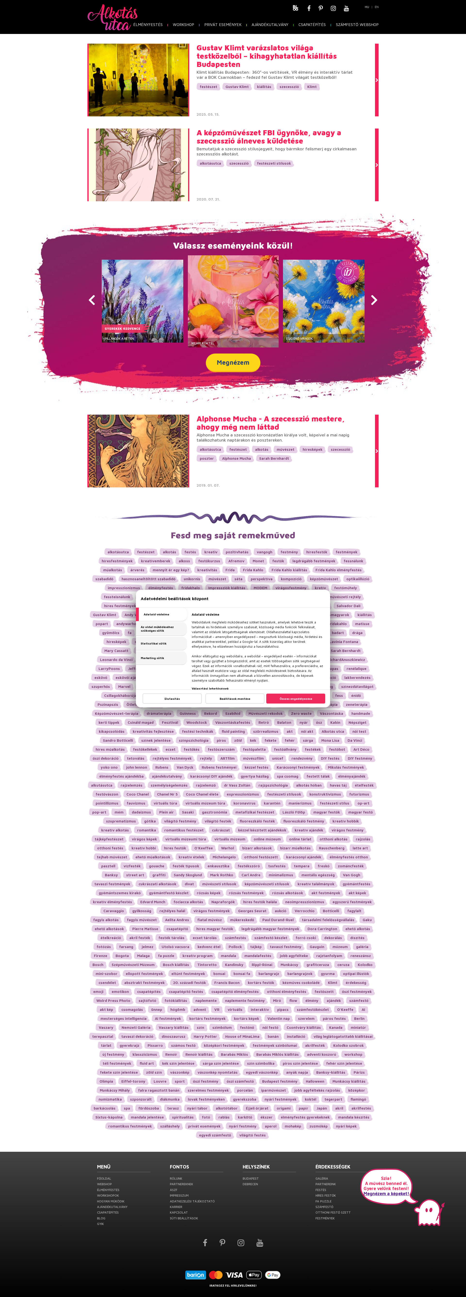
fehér (290, 740)
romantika (146, 830)
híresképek (313, 449)
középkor (356, 1090)
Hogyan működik (111, 1201)
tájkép (256, 947)
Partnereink (326, 1184)
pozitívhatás (237, 552)
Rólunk (176, 1178)
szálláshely (170, 1126)
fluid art (147, 1063)
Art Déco (361, 749)
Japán (321, 1108)
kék (253, 740)
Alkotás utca (333, 731)
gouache (156, 866)
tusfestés (277, 866)
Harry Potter (205, 1036)
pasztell (108, 866)
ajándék (334, 1001)
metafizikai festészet (254, 812)
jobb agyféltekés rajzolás (317, 1090)
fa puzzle (166, 956)
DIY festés (330, 758)
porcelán (245, 1090)
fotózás (104, 947)
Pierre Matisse (145, 929)
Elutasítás (172, 698)
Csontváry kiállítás (304, 1027)
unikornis (192, 579)
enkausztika (218, 866)
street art (135, 875)
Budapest (251, 1178)
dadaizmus (141, 812)
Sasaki (188, 812)
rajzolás (363, 839)
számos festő (183, 1045)
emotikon (120, 992)
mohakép (293, 1126)
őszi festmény (205, 1081)
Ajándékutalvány (270, 24)
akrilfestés (361, 1108)
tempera (301, 866)
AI (363, 1009)
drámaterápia (159, 713)
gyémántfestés (356, 884)
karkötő (245, 1117)
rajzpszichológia (273, 785)
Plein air (166, 812)
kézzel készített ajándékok (262, 830)
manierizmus (300, 803)
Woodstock (196, 722)
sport (180, 1081)
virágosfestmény (291, 588)
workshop (353, 1054)
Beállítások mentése (235, 698)
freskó (324, 866)
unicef (277, 758)
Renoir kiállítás (199, 1054)
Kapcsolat (179, 1212)
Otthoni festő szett (333, 1212)
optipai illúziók (356, 974)
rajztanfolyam (329, 956)
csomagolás (132, 1009)
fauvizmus (136, 803)
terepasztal (102, 1036)
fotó (206, 1117)
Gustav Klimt (237, 87)
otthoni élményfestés (286, 992)
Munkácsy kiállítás (349, 1081)
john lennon (136, 767)
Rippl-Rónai (262, 965)
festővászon (107, 794)
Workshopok (108, 1195)
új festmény (113, 1054)
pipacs (283, 1009)
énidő (356, 695)
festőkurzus (209, 561)
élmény (311, 1001)
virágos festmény (348, 830)
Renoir (171, 1054)
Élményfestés (148, 24)
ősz (319, 722)
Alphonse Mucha (236, 458)
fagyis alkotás (106, 920)
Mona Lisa (330, 740)
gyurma (328, 974)
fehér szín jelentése (344, 1063)
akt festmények (325, 893)
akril (339, 1108)
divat (189, 884)
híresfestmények (117, 561)
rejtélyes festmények (172, 758)
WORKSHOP (183, 24)
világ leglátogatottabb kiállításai (343, 1036)
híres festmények (120, 606)
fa (130, 633)
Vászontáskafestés (232, 722)
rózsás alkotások (287, 893)
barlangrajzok (300, 974)
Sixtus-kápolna (109, 1117)
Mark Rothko (221, 875)
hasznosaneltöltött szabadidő (148, 579)
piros (221, 740)
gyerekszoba (244, 1099)
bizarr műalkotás (295, 848)
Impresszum (179, 1195)
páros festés (334, 1018)
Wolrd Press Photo (113, 1001)
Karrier (176, 1207)
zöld (238, 740)
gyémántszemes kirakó (120, 893)
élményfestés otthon (349, 857)
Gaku (367, 920)
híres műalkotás (110, 749)
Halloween (315, 1081)
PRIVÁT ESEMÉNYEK (222, 24)
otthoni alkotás (334, 839)
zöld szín (154, 1072)
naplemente (206, 1001)
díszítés (357, 938)
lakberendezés (357, 678)
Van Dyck (185, 767)
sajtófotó (147, 1001)
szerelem (306, 1018)
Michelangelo (224, 857)
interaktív (260, 1009)
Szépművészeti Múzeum (133, 965)
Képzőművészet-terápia (116, 713)
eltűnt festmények (188, 974)
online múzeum (267, 839)
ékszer (266, 1117)
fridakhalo (190, 588)
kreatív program (198, 956)
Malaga (143, 956)
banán (273, 1036)
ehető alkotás (357, 929)
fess (339, 695)
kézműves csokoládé (301, 983)
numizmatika (110, 1099)
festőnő (247, 1027)
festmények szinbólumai (275, 1045)
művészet (285, 449)
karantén (272, 803)
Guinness (188, 713)
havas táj (338, 785)
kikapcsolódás (112, 731)
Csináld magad (141, 722)
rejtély (206, 758)
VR (216, 1009)
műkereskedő (242, 920)
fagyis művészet (142, 920)
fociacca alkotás (188, 902)
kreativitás (207, 570)
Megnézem (233, 362)
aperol (270, 1126)
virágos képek (144, 839)
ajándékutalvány (167, 776)
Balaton (284, 722)
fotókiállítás (176, 1001)
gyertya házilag (255, 776)
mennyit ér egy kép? (171, 570)
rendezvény (302, 758)
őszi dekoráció (106, 758)
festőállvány (285, 749)
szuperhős (101, 687)
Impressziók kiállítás (226, 588)
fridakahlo (337, 624)
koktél (310, 1099)
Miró (277, 1001)
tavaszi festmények (112, 884)
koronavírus (244, 803)
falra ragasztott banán (158, 1090)
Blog (101, 1218)
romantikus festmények (130, 1126)
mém (119, 812)
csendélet (107, 983)
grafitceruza (318, 965)
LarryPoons (109, 669)
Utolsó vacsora (175, 947)
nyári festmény (243, 1126)
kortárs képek (246, 1018)
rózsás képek (209, 893)
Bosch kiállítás (176, 965)
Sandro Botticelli (118, 740)
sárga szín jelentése (221, 1063)
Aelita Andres (177, 920)
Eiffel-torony (133, 1081)
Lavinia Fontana (343, 642)
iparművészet (273, 1090)
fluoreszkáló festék (257, 821)
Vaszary (106, 1027)
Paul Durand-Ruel (278, 920)
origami (284, 1108)
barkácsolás (105, 1108)
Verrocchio (305, 911)
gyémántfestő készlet (169, 893)
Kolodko (365, 965)
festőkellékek (145, 749)
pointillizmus (107, 803)
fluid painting (233, 731)
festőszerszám (221, 749)
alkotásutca (210, 163)
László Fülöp (294, 812)
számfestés (235, 938)
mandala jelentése (147, 1117)
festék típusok (186, 866)
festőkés (192, 749)
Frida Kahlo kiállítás (289, 570)
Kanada (335, 1027)
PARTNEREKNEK (181, 1184)
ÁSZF (173, 1190)
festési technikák (197, 731)
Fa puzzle (324, 1201)
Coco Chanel (137, 794)
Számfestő (324, 1207)
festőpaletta (254, 749)
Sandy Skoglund (188, 875)
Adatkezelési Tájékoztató (192, 1201)
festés (190, 552)
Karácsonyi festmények (298, 767)
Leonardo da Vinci (116, 660)
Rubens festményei (219, 767)
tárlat (106, 1045)
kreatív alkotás (115, 830)
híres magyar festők (214, 929)
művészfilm (253, 758)
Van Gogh (351, 875)
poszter (207, 458)
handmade (360, 713)
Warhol (227, 848)
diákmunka (170, 1099)
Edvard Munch (152, 902)
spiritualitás (183, 1117)
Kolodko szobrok (348, 1045)
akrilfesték (315, 1045)
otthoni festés (110, 848)
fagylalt (354, 911)
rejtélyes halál (172, 911)
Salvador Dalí (349, 606)
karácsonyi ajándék (303, 857)
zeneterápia (356, 704)
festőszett (324, 992)
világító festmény (180, 821)
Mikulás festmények (346, 767)
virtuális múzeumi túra (185, 839)
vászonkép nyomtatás (218, 1072)
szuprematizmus (121, 821)
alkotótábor (227, 1108)
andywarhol (126, 624)
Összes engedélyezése (296, 698)
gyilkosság (141, 911)
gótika (150, 821)
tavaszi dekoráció (137, 1036)
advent (199, 1009)
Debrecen (250, 1184)
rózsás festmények (246, 893)
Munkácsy (289, 965)
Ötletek (133, 704)
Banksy (111, 875)
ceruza (343, 965)
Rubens (161, 767)
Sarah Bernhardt (274, 458)
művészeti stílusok (219, 884)
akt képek (357, 893)
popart (102, 624)
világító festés (252, 1135)
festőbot (337, 749)
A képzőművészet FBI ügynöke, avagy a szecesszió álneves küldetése (269, 137)
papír (303, 1108)
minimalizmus (281, 875)
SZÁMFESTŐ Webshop (357, 24)
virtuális (235, 1009)
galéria (362, 947)
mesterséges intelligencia (123, 1018)
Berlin (359, 1018)
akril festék (139, 938)
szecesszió (289, 87)
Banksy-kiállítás (330, 1072)
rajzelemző (206, 785)
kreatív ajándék (309, 830)
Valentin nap (278, 1018)
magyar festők (326, 812)
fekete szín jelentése (119, 1072)
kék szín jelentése (178, 1063)
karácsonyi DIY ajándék (211, 776)
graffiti (159, 875)
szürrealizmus (265, 731)
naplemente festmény (245, 1001)
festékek (313, 749)
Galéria (322, 1178)
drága (357, 633)
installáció (296, 1036)
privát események (204, 1126)
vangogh (264, 552)
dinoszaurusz (173, 1036)
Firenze (100, 956)
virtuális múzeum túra (205, 803)
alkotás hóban (309, 785)
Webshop (104, 1184)
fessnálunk (353, 561)
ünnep (156, 1009)
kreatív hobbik (346, 821)
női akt (307, 731)
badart (338, 633)
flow (293, 1001)
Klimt (312, 87)
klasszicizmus (145, 1054)
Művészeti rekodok (266, 713)
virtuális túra (165, 803)
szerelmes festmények (208, 1090)
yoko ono (109, 767)
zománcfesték (351, 866)
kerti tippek (109, 722)
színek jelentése (156, 740)
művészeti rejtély (345, 597)
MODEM (260, 588)
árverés (137, 570)
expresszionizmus (243, 794)
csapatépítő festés (186, 992)
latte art (360, 848)
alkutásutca (101, 785)
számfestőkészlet (313, 1009)
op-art (363, 803)
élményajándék (352, 776)
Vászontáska (331, 713)
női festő (270, 1027)
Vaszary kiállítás (174, 1027)
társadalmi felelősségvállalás (328, 920)
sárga (308, 740)
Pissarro (155, 1045)
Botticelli (331, 911)
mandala (228, 956)
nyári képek (346, 1126)
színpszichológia (193, 740)
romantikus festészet (184, 830)
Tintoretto (207, 965)
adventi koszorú (321, 1054)
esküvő (100, 678)
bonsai (219, 974)
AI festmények (168, 1018)
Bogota (122, 956)
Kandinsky (234, 965)
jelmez (147, 947)
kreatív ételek (191, 857)
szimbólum (222, 1027)
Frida (230, 570)
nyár (304, 722)
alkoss (184, 561)
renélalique (356, 669)
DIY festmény (360, 758)
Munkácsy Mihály (115, 1090)
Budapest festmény (280, 1081)
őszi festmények (357, 992)
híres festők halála (260, 902)
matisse (362, 624)
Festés (321, 1190)
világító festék (218, 821)
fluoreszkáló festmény (303, 821)
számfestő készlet (270, 938)
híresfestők (316, 552)
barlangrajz (268, 974)
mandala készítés (353, 1117)
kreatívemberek (155, 561)
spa (127, 1108)
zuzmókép (318, 1126)
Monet (258, 561)
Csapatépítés (312, 24)
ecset (170, 749)
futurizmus (359, 794)
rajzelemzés (131, 785)
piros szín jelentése (300, 1063)
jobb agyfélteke (294, 956)
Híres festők (326, 1195)
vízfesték (132, 866)
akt (290, 731)
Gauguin (317, 947)
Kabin (335, 722)
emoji (98, 992)
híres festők (175, 848)
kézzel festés (256, 767)
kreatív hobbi (144, 848)
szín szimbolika (261, 1063)
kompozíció (291, 579)
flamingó (358, 1099)
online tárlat (300, 839)
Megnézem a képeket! (386, 1193)
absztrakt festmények (144, 983)
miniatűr (358, 1027)
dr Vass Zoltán (237, 785)
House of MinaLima (242, 1036)
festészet (208, 87)
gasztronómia (214, 812)
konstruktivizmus (325, 794)
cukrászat (221, 830)
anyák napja (297, 1072)
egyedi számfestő (215, 1135)
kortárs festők (261, 983)
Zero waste (301, 713)
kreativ (210, 552)
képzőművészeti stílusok (267, 884)
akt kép (106, 1009)
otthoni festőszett (261, 857)
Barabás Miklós (234, 1054)
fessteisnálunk (117, 597)
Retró (263, 722)
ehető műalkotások (152, 857)
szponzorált (141, 1099)
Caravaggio (113, 911)
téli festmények (117, 1063)
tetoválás (135, 758)
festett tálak (318, 776)
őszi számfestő (240, 1081)
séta (238, 579)
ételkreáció (110, 938)
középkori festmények (224, 1045)
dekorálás (333, 938)
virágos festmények (211, 911)
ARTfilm (227, 758)
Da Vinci (355, 740)
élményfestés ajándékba (121, 776)
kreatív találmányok (316, 884)
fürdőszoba (148, 1108)
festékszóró (249, 866)
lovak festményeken (206, 1099)
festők (278, 561)
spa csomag (287, 776)
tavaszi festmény (285, 947)
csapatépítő (177, 929)
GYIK (100, 1224)
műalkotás (112, 570)
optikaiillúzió (357, 579)
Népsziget (357, 722)
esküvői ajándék (130, 678)
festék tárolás (171, 938)
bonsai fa (241, 974)
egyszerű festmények (352, 902)
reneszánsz (360, 956)
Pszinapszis (108, 704)
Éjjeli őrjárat (257, 1108)
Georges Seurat (252, 911)
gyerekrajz (129, 1045)
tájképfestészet (109, 839)
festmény (289, 552)
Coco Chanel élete (202, 794)
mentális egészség (318, 875)
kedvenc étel (209, 947)
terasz (173, 1108)
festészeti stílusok (274, 163)
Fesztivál (170, 722)
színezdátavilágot (357, 687)
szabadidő (104, 579)
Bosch (97, 965)
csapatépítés (149, 992)
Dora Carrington (322, 929)
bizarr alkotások (257, 848)
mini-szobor (106, 974)
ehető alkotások (109, 929)
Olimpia (106, 1081)
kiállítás (264, 87)
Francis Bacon (227, 983)
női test (359, 731)
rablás (224, 1117)
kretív (320, 588)
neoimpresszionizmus (304, 902)
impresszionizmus (124, 588)
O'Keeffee (203, 848)
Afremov (236, 561)
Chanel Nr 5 (167, 794)
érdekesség (356, 983)
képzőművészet (324, 579)
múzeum (340, 947)
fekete (270, 740)
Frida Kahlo (253, 570)
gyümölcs (110, 633)
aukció (280, 911)
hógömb (177, 1009)
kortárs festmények (207, 1018)
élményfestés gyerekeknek (305, 1117)
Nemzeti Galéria (136, 1027)
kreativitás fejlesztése (153, 731)
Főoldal (104, 1178)
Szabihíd (232, 713)
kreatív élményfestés (112, 902)
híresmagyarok (335, 615)
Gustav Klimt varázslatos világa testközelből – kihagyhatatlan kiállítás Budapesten (267, 56)
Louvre (160, 1081)
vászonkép (179, 1072)
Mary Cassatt (116, 651)
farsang (126, 947)
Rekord (210, 713)
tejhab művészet (112, 857)
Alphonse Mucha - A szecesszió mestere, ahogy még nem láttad (271, 423)
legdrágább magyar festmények (270, 929)
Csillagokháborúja (120, 695)
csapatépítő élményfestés (235, 992)
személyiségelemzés (169, 785)
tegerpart (333, 1099)
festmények (347, 552)
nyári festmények (281, 1099)
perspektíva (262, 579)
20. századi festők (189, 983)
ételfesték (364, 785)
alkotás (261, 449)
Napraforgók (223, 902)
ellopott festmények (144, 974)
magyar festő (360, 812)
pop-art (99, 812)
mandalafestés (257, 956)
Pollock (235, 947)
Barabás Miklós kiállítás (277, 1054)
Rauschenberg (331, 848)
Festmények (325, 1218)
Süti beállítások (184, 1218)
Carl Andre (250, 875)
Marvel (124, 687)
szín (200, 1027)
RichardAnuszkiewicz (346, 660)
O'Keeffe (345, 1009)
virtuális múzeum (229, 839)
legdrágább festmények (313, 561)
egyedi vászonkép (262, 1072)
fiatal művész (209, 920)
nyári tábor (197, 1108)
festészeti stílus (334, 803)
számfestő (358, 1001)
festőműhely (345, 588)
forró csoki (306, 938)
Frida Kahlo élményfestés (339, 570)
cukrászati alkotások (157, 884)
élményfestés (160, 588)
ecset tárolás (205, 938)
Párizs (359, 1072)
